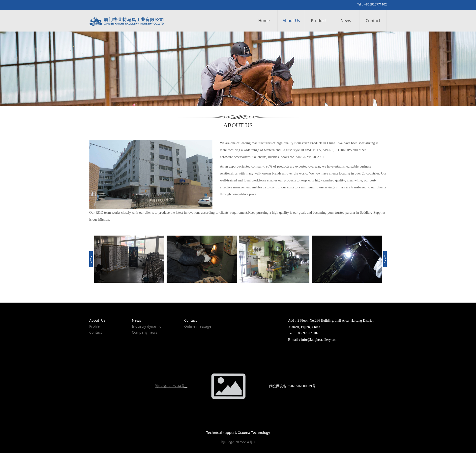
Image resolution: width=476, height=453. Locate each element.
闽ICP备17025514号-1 (238, 442)
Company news (144, 332)
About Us (291, 20)
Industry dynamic (146, 326)
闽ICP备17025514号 (169, 386)
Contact (373, 20)
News (346, 20)
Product (318, 20)
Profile (94, 326)
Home (264, 20)
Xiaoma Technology (254, 432)
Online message (197, 326)
